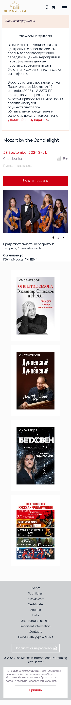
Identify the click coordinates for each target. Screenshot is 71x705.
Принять (35, 690)
